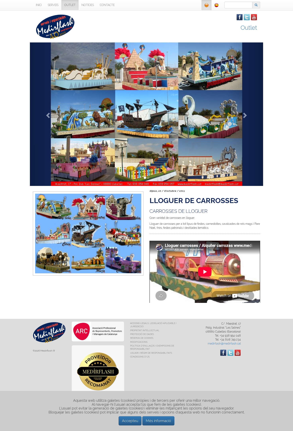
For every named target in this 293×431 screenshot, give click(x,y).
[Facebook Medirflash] (239, 17)
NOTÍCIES (88, 5)
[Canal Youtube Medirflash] (254, 17)
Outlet (249, 27)
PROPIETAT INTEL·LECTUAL (144, 330)
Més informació (158, 421)
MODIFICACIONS (138, 342)
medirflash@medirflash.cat (224, 343)
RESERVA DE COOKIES (141, 338)
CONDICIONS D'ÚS (139, 356)
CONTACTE (107, 5)
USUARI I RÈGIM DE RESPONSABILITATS (151, 352)
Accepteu (130, 421)
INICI (39, 5)
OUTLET (70, 5)
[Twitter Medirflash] (247, 17)
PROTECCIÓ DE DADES (142, 334)
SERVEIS (53, 5)
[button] (47, 114)
